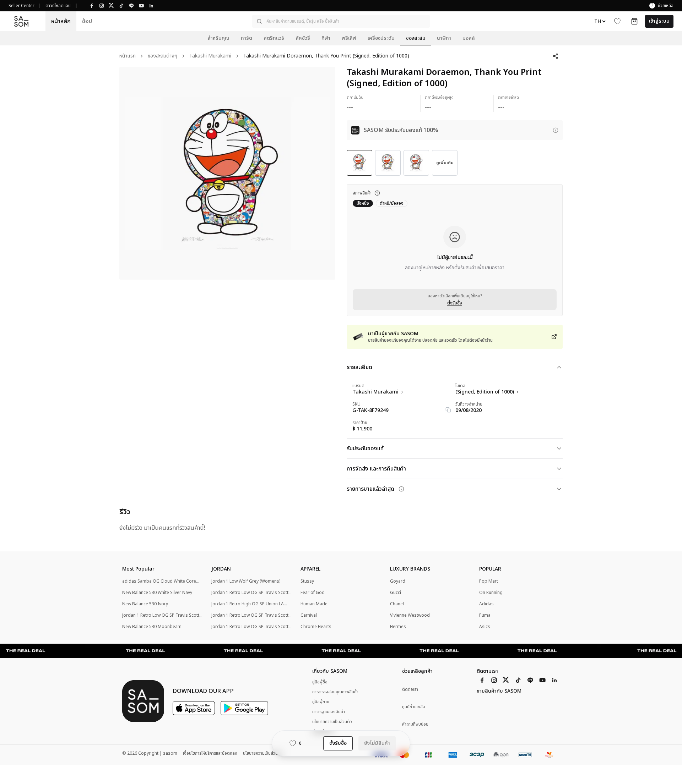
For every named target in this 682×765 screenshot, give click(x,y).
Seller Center (21, 6)
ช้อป (87, 21)
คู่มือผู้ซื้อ (320, 682)
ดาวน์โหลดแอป (58, 6)
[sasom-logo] (21, 21)
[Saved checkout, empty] (634, 21)
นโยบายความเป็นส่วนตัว (332, 722)
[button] (341, 21)
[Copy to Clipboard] (448, 410)
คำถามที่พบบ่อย (415, 724)
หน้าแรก (127, 56)
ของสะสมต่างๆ (162, 56)
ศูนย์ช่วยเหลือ (413, 707)
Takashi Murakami (210, 56)
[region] (227, 173)
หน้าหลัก (61, 21)
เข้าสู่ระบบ (659, 21)
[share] (555, 56)
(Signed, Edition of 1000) (484, 392)
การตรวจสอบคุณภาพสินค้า (335, 692)
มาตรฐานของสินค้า (328, 712)
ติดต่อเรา (410, 690)
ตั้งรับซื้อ (454, 303)
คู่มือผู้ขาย (320, 702)
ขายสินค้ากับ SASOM (499, 691)
